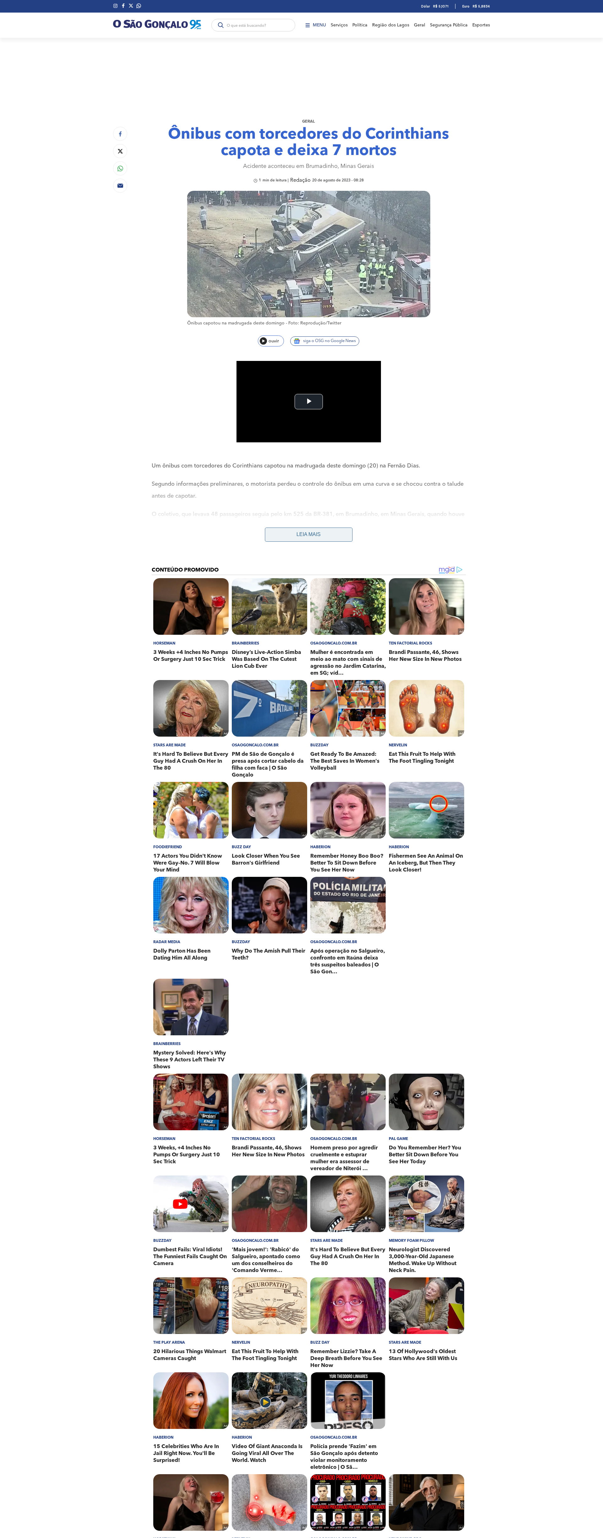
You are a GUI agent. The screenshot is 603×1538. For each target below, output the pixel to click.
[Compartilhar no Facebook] (120, 134)
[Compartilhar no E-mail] (120, 186)
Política (359, 25)
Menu (319, 25)
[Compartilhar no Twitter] (120, 151)
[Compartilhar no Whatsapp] (120, 168)
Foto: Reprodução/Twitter (314, 323)
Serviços (339, 25)
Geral (419, 25)
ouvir (274, 341)
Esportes (481, 25)
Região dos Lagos (390, 25)
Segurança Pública (449, 25)
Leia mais (308, 534)
